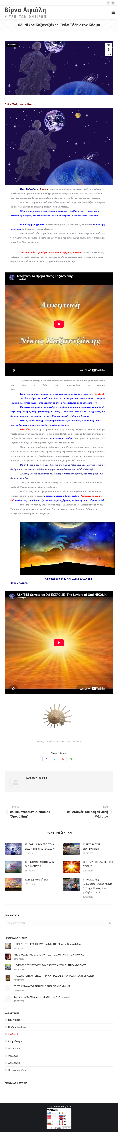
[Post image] (13, 849)
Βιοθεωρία (12, 45)
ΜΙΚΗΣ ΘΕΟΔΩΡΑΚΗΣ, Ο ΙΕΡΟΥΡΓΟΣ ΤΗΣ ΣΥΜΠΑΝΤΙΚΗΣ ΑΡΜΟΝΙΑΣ (49, 954)
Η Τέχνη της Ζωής (17, 1070)
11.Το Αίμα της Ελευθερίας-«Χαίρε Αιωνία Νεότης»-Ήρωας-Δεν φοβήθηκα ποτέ (97, 886)
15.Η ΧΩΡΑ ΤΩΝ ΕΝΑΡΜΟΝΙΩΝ (91, 846)
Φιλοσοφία (14, 1048)
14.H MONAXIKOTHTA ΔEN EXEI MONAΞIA (39, 864)
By (63, 742)
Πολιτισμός (14, 1019)
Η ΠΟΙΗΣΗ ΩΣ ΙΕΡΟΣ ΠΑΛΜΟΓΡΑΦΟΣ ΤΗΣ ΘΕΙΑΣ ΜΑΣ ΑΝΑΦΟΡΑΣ (48, 944)
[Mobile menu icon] (113, 12)
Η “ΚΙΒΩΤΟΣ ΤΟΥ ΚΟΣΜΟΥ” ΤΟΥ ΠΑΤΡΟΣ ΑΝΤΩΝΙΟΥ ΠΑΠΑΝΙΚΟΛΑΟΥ (50, 965)
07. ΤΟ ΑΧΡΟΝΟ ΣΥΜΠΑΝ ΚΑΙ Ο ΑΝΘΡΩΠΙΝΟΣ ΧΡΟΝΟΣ (42, 986)
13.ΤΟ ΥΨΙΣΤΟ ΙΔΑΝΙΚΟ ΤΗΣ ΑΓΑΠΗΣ (98, 864)
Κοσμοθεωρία (15, 1041)
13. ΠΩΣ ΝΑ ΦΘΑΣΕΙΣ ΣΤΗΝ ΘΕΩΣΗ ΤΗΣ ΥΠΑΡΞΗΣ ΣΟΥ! (40, 846)
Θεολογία (13, 1055)
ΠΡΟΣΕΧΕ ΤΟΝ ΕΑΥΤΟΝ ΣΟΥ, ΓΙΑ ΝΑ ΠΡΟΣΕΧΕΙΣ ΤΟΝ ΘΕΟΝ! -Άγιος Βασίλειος (54, 975)
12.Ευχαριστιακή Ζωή (36, 879)
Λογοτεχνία (14, 1063)
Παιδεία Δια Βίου (17, 1027)
